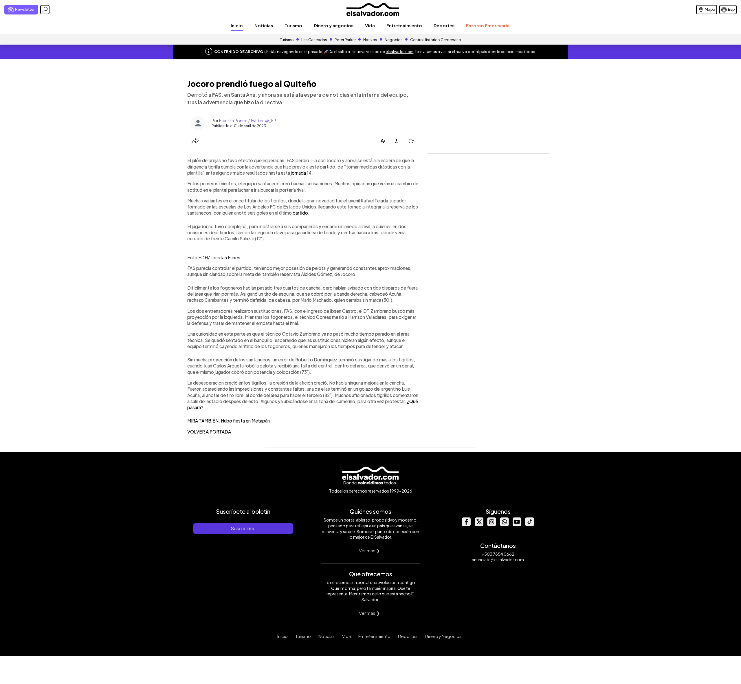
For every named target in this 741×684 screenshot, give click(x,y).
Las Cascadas (314, 39)
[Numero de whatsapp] (504, 524)
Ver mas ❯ (369, 550)
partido (300, 212)
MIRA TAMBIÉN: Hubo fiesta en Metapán (228, 420)
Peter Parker (345, 39)
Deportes (444, 25)
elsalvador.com (399, 51)
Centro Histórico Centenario (435, 39)
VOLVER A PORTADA (209, 431)
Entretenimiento (404, 25)
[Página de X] (478, 524)
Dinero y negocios (333, 25)
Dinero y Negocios (443, 636)
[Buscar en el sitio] (44, 9)
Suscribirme (243, 528)
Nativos (370, 39)
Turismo (293, 25)
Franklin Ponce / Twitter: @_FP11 (248, 120)
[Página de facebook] (466, 524)
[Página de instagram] (491, 524)
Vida (370, 25)
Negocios (394, 39)
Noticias (263, 25)
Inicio (237, 25)
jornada (299, 172)
